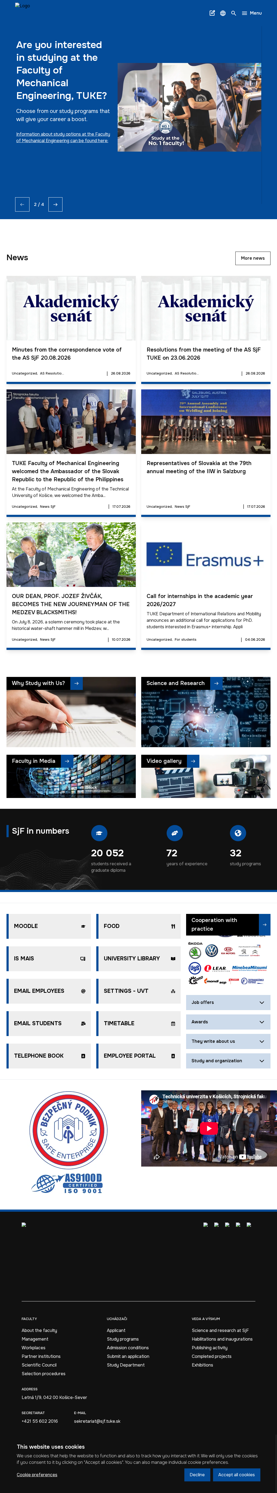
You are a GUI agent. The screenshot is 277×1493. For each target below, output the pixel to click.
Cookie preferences (37, 1475)
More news (253, 258)
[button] (223, 13)
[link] (22, 13)
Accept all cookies (236, 1475)
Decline (197, 1475)
